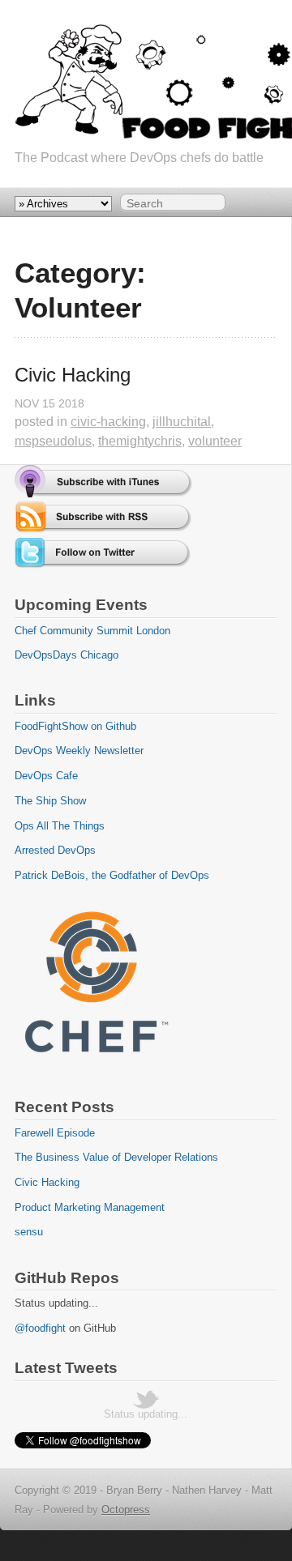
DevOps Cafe (46, 776)
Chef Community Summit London (92, 631)
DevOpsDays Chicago (66, 655)
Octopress (125, 1509)
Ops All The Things (60, 826)
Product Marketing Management (90, 1207)
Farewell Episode (55, 1133)
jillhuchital (181, 422)
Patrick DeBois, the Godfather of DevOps (112, 875)
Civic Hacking (73, 375)
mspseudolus (53, 441)
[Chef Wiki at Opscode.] (96, 1067)
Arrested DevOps (55, 850)
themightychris (140, 441)
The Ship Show (50, 801)
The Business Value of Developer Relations (116, 1157)
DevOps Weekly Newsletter (79, 750)
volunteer (215, 441)
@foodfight (40, 1328)
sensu (29, 1232)
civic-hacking (108, 422)
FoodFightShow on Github (75, 726)
